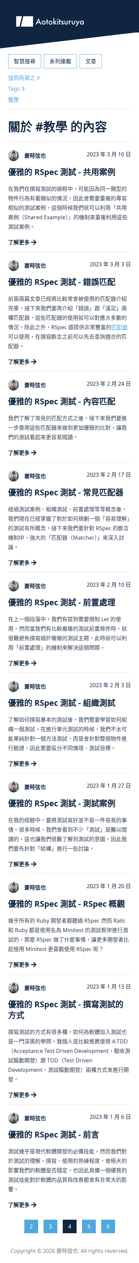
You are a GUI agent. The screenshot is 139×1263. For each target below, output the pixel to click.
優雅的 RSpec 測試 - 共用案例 (61, 171)
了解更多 (19, 242)
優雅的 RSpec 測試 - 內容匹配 (61, 401)
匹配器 (119, 327)
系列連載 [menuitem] (60, 61)
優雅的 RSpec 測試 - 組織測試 (61, 702)
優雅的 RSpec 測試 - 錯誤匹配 (61, 281)
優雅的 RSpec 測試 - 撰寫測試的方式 (65, 1009)
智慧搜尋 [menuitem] (24, 61)
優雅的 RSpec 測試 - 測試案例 (61, 803)
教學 (13, 99)
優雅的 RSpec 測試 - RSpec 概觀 (66, 903)
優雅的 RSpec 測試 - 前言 (53, 1134)
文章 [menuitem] (90, 61)
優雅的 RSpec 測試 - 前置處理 (61, 602)
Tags (14, 88)
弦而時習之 (21, 78)
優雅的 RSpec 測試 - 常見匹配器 (65, 492)
